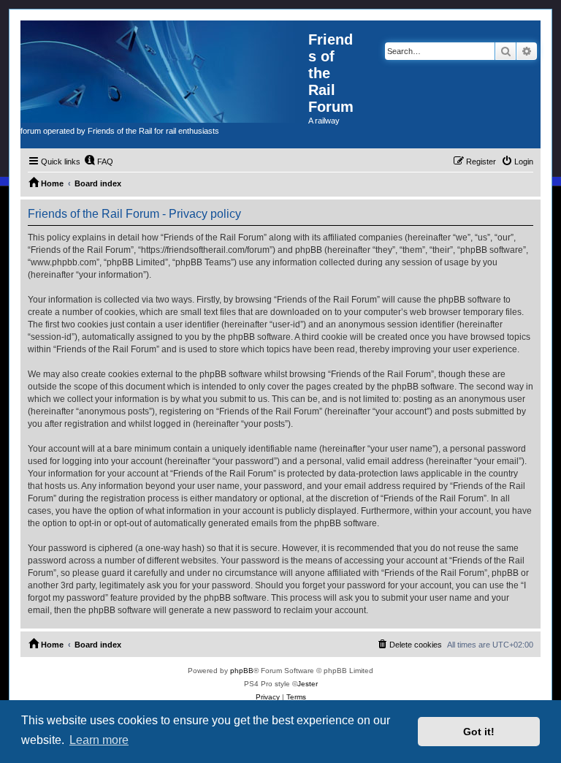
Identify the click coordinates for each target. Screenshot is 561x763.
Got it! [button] (479, 731)
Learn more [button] (99, 740)
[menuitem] (98, 161)
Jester (307, 684)
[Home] (164, 71)
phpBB (241, 671)
